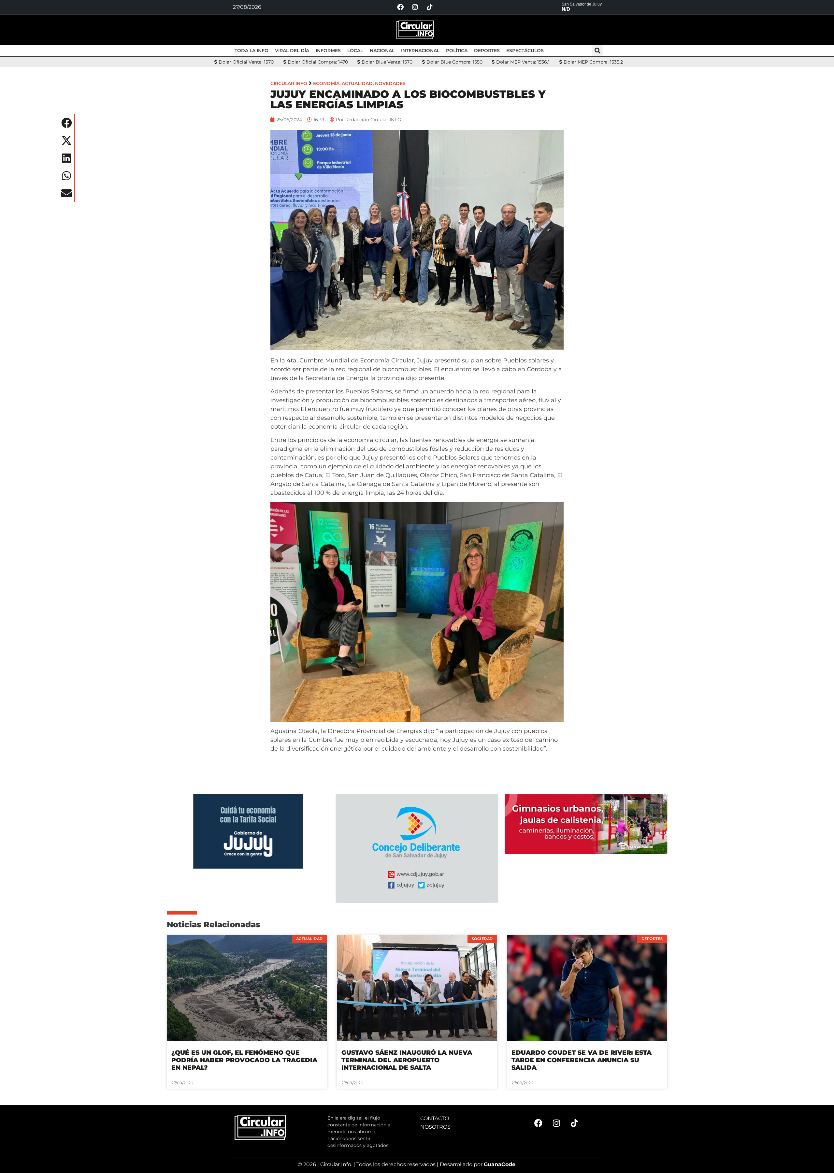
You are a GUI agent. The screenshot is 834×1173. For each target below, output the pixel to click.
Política (456, 50)
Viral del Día (292, 50)
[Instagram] (415, 7)
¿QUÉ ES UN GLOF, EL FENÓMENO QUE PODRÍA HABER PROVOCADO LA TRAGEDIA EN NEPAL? (244, 1060)
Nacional (382, 50)
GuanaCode (499, 1164)
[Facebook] (400, 7)
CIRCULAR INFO (288, 83)
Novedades (390, 83)
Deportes (487, 50)
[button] (597, 50)
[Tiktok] (429, 7)
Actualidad (357, 83)
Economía (326, 83)
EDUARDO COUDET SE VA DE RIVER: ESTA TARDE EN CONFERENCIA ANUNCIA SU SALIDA (581, 1060)
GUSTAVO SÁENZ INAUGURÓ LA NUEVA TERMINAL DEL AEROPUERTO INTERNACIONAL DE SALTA (406, 1060)
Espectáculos (525, 50)
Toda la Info (251, 50)
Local (355, 50)
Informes (328, 50)
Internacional (420, 50)
